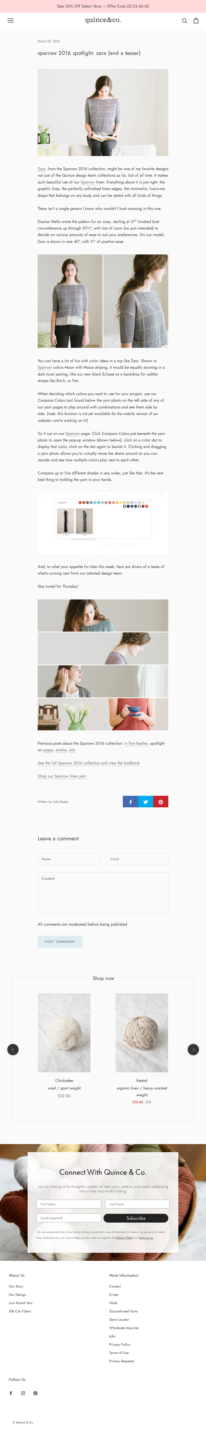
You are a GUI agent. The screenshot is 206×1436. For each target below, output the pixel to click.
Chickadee (64, 1080)
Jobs (112, 1336)
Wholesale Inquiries (124, 1327)
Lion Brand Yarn (20, 1302)
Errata (113, 1294)
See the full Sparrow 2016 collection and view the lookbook (89, 763)
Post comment (60, 941)
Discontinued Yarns (123, 1311)
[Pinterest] (35, 1392)
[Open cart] (196, 20)
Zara (41, 169)
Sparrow (88, 182)
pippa (48, 750)
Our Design (17, 1294)
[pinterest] (160, 801)
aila (72, 750)
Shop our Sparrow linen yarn (62, 776)
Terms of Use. (146, 1237)
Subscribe (136, 1218)
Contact (115, 1286)
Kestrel (141, 1080)
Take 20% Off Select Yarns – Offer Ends (92, 6)
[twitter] (145, 801)
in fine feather (136, 743)
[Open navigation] (11, 20)
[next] (193, 1049)
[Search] (184, 20)
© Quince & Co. (23, 1422)
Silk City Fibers (20, 1311)
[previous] (12, 1049)
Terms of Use (119, 1352)
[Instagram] (23, 1392)
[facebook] (130, 801)
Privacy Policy (124, 1237)
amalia (61, 750)
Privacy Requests (121, 1361)
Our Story (16, 1286)
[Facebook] (11, 1392)
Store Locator (119, 1319)
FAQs (113, 1302)
